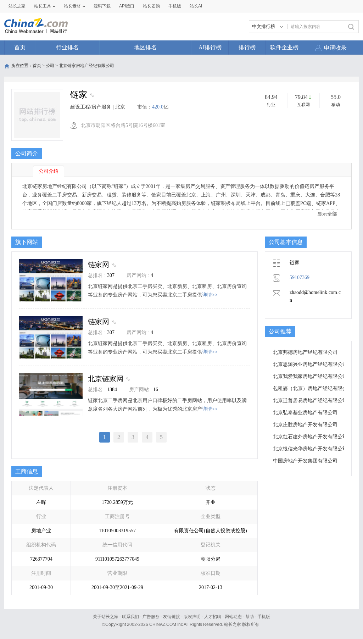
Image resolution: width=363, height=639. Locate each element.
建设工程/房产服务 (90, 107)
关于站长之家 (105, 616)
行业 (271, 104)
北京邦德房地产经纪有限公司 (305, 352)
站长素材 (72, 6)
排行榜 (247, 47)
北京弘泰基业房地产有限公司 (305, 412)
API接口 (126, 6)
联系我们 (130, 616)
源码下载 (102, 6)
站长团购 (151, 6)
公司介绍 (48, 171)
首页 (20, 47)
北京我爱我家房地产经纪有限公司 (310, 376)
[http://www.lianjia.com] (91, 95)
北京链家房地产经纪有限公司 (86, 65)
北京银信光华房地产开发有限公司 (310, 448)
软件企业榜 (284, 47)
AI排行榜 (210, 47)
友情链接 (171, 616)
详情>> (210, 295)
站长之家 (17, 6)
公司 (50, 65)
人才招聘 (212, 616)
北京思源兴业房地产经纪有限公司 (310, 364)
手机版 (263, 616)
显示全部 (327, 214)
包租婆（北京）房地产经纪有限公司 (312, 388)
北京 (120, 107)
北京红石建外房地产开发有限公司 (310, 436)
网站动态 (233, 616)
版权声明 (192, 616)
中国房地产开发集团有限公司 (305, 460)
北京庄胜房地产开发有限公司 (305, 424)
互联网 (303, 104)
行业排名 (67, 47)
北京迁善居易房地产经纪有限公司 (310, 400)
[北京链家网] (127, 379)
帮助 (249, 616)
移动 (335, 104)
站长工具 (42, 6)
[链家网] (113, 264)
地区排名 (145, 47)
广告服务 (151, 616)
